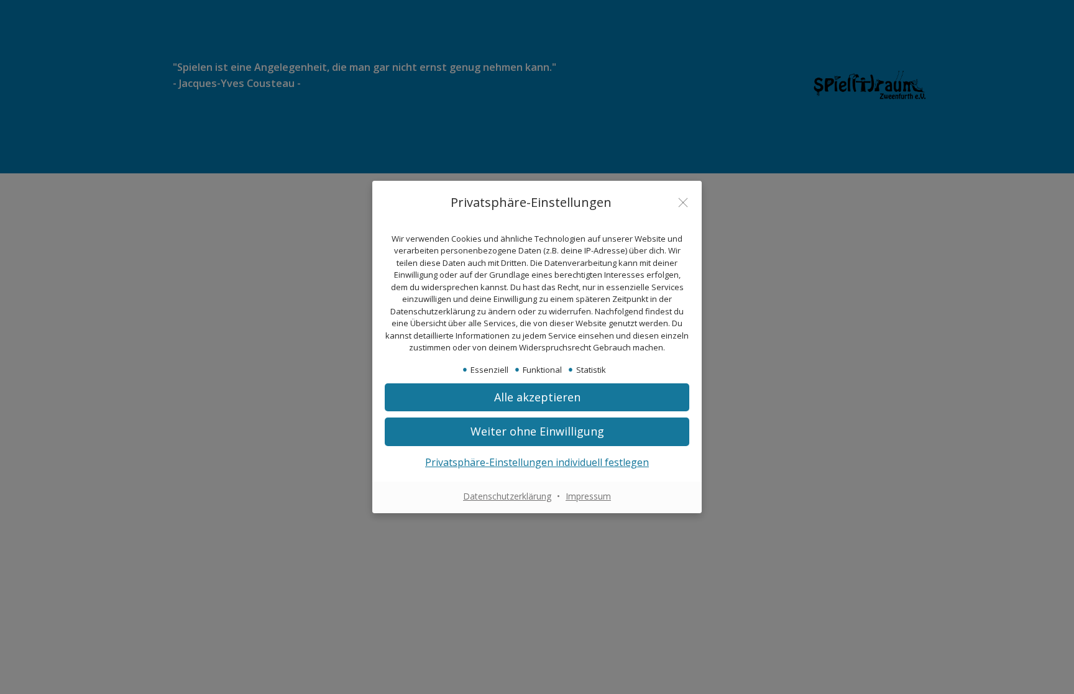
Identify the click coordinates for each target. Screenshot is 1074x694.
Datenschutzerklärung (507, 496)
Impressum (588, 496)
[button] (537, 397)
